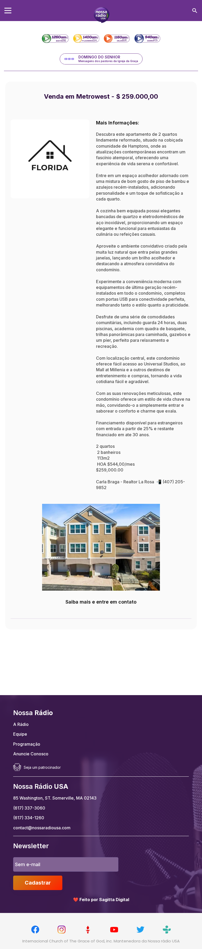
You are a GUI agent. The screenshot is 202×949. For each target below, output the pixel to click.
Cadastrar (38, 883)
